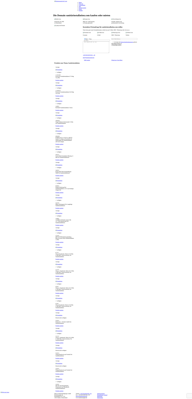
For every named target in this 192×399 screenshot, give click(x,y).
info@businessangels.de (88, 57)
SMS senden (87, 60)
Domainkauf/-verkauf (102, 395)
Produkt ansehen (59, 80)
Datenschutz (100, 397)
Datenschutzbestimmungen (126, 42)
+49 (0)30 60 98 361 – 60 (89, 55)
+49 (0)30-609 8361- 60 (85, 393)
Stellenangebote (101, 393)
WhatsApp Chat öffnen (116, 60)
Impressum (99, 396)
